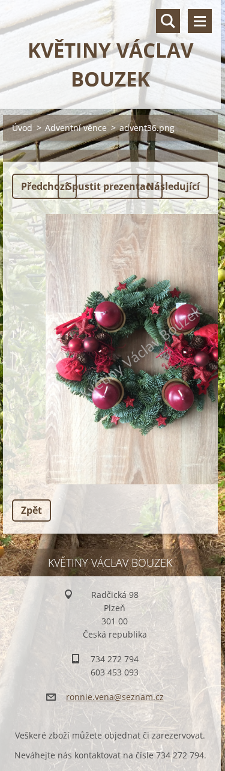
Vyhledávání (168, 21)
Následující (173, 186)
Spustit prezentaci (110, 186)
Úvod (22, 127)
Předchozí (44, 186)
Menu (200, 21)
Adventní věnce (76, 127)
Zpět (31, 510)
